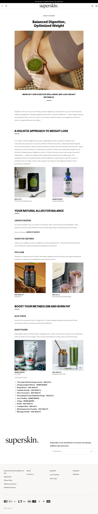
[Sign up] (91, 451)
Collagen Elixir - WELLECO (27, 406)
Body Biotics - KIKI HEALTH (27, 387)
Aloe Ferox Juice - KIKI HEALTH (28, 393)
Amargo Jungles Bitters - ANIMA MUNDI (32, 385)
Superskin (9, 508)
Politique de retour (10, 487)
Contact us (30, 474)
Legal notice (7, 477)
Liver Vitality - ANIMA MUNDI (28, 398)
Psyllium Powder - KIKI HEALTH (29, 390)
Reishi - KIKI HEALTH (25, 404)
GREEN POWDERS (33, 232)
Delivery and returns (10, 484)
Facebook (76, 474)
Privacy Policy (8, 480)
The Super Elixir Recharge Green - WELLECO (34, 382)
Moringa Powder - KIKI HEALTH (29, 412)
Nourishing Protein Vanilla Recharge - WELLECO (35, 396)
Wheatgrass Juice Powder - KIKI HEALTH (32, 409)
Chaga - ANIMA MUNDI (25, 401)
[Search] (6, 6)
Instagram (76, 471)
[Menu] (2, 6)
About (29, 471)
